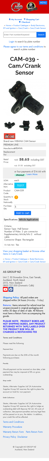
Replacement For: (9, 153)
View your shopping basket (16, 251)
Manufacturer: (10, 148)
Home (8, 25)
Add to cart (22, 213)
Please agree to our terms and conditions (23, 46)
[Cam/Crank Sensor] (24, 118)
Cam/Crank (23, 28)
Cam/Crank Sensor (38, 28)
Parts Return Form (34, 432)
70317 (20, 185)
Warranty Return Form (13, 432)
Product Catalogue (20, 25)
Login (11, 41)
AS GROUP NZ (29, 446)
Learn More (31, 174)
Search (41, 35)
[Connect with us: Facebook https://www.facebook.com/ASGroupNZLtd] (10, 289)
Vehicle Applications (28, 219)
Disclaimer (22, 437)
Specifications (10, 219)
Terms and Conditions (13, 422)
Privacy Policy (9, 437)
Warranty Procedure (12, 427)
